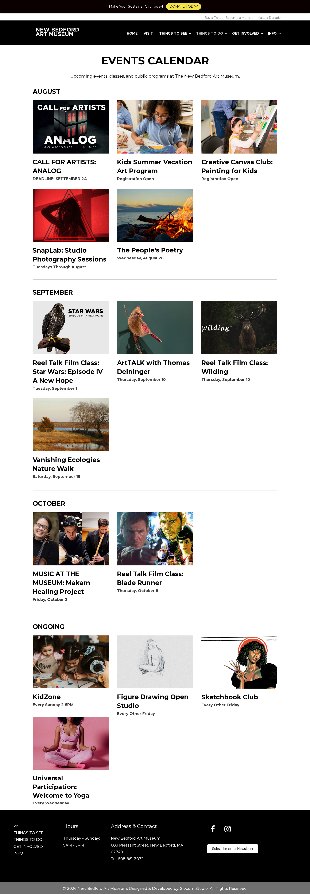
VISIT (18, 826)
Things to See (173, 33)
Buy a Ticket (214, 18)
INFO (18, 853)
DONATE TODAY (184, 6)
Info (272, 33)
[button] (190, 33)
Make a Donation (270, 18)
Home (132, 33)
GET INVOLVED (28, 846)
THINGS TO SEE (28, 833)
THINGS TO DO (27, 839)
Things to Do (209, 33)
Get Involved (245, 33)
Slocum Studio (194, 888)
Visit (148, 33)
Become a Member (240, 18)
